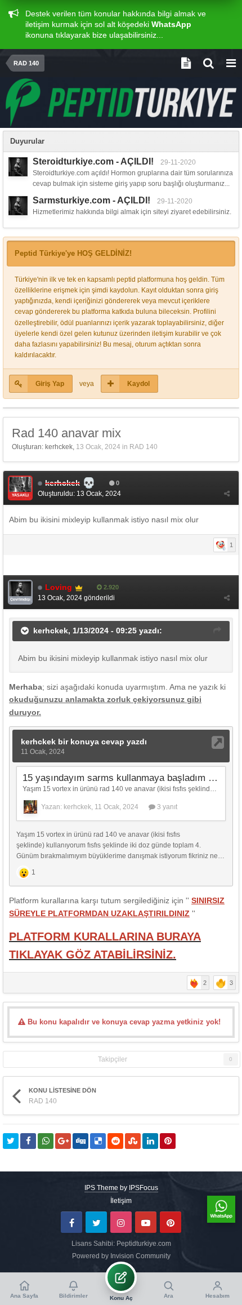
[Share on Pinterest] (168, 1141)
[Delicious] (98, 1141)
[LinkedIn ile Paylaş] (150, 1141)
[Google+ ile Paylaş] (63, 1141)
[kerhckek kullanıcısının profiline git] (20, 488)
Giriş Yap (49, 384)
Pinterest (170, 1222)
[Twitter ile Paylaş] (11, 1141)
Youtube (145, 1222)
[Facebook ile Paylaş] (28, 1141)
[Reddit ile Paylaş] (115, 1141)
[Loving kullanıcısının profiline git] (18, 166)
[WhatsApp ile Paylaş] (45, 1141)
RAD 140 (143, 447)
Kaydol (138, 384)
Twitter (96, 1222)
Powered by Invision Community (121, 1256)
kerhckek (59, 447)
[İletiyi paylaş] (227, 494)
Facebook (71, 1222)
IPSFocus (143, 1188)
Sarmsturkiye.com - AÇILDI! (91, 200)
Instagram (121, 1222)
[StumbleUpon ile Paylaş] (133, 1141)
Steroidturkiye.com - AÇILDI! (93, 161)
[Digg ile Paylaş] (80, 1141)
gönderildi (76, 598)
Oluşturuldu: (79, 494)
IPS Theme (101, 1188)
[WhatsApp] (221, 1209)
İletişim (121, 1201)
